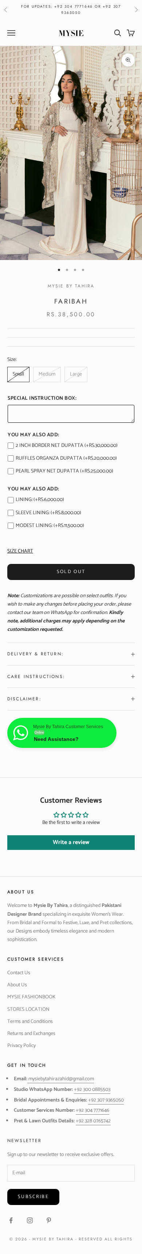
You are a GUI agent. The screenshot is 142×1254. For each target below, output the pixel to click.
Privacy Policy (21, 1046)
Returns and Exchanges (31, 1033)
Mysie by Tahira (71, 286)
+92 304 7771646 (92, 1110)
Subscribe (33, 1197)
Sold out (71, 572)
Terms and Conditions (30, 1021)
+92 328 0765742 (93, 1121)
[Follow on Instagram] (29, 1220)
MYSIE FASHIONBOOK (31, 997)
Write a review (71, 842)
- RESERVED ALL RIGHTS (104, 1239)
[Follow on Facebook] (11, 1220)
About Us (17, 985)
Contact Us (18, 973)
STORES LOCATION (28, 1009)
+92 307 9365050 (106, 1100)
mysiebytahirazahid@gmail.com (61, 1079)
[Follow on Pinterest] (48, 1220)
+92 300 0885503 (92, 1089)
